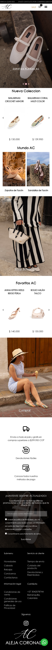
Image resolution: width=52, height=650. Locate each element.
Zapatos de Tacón (14, 190)
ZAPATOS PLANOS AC (26, 69)
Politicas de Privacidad (9, 606)
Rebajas (8, 569)
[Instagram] (26, 623)
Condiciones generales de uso (12, 600)
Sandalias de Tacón (38, 190)
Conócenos (10, 573)
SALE (34, 7)
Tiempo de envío (35, 561)
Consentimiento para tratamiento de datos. (24, 534)
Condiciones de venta (12, 593)
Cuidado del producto (33, 567)
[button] (46, 6)
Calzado (8, 565)
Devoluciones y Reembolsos (35, 573)
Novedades (10, 561)
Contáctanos (10, 577)
